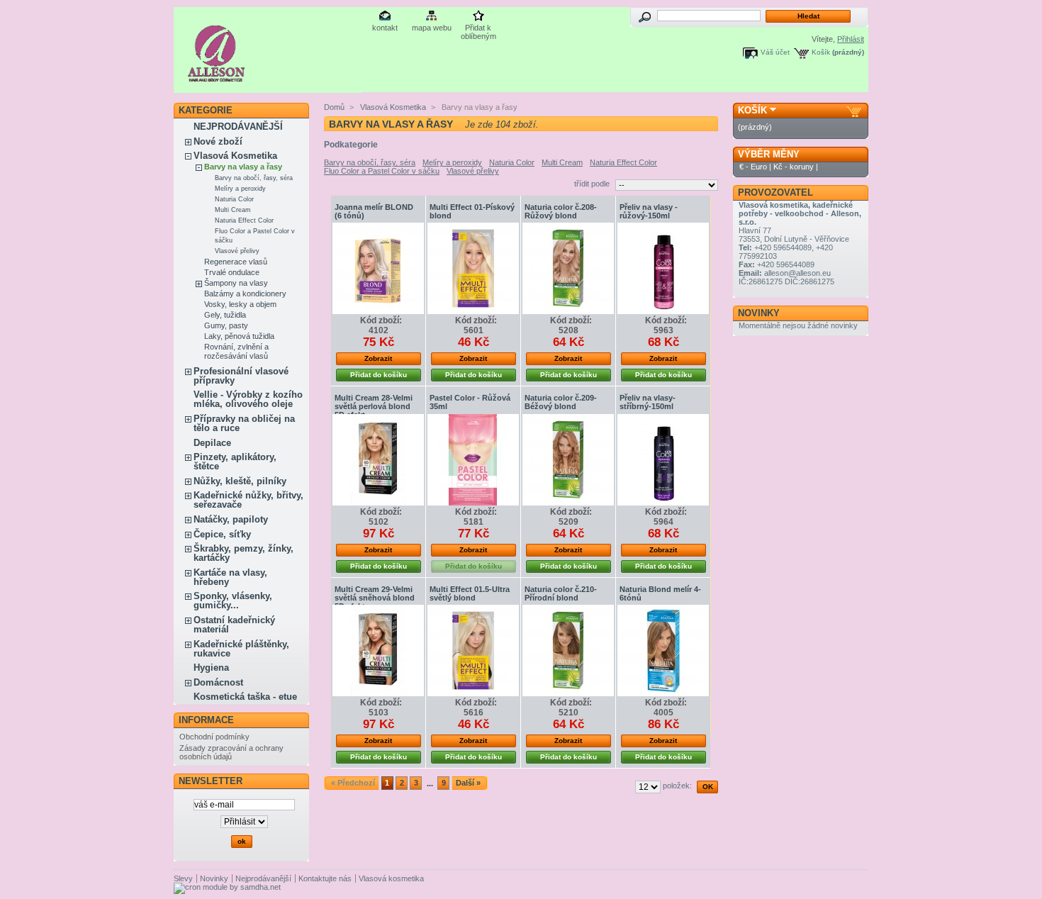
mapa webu (432, 27)
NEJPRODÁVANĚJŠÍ (238, 126)
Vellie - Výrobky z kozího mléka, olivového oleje (248, 399)
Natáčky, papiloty (231, 519)
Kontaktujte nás (325, 878)
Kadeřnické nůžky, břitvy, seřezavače (248, 500)
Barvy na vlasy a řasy (243, 166)
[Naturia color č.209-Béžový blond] (568, 460)
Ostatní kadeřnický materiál (234, 625)
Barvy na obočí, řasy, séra (254, 178)
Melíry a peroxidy (240, 188)
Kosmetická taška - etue (245, 696)
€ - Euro (753, 166)
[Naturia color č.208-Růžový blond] (568, 268)
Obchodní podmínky (214, 736)
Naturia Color (234, 199)
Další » (468, 782)
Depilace (212, 442)
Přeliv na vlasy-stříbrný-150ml (648, 402)
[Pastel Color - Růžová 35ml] (473, 460)
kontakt (385, 27)
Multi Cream (233, 209)
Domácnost (218, 682)
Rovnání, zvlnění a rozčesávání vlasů (236, 351)
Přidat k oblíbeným (478, 28)
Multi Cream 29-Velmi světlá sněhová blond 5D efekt (375, 597)
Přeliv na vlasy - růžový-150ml (649, 211)
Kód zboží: (381, 320)
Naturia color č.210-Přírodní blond (561, 593)
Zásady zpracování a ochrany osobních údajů (231, 752)
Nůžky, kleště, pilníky (240, 481)
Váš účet (775, 52)
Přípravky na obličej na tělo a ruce (244, 423)
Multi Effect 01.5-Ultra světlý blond (470, 593)
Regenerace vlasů (235, 261)
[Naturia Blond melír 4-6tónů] (663, 650)
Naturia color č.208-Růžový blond (561, 211)
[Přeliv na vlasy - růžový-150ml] (663, 268)
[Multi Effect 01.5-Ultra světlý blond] (473, 650)
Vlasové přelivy (237, 251)
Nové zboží (218, 141)
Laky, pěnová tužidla (239, 336)
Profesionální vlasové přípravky (241, 376)
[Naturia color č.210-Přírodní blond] (568, 650)
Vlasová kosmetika (391, 878)
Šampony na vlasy (236, 283)
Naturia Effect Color (244, 220)
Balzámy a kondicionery (245, 293)
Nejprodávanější (263, 878)
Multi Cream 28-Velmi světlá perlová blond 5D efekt (374, 406)
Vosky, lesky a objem (240, 304)
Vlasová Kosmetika (235, 155)
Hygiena (211, 667)
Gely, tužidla (225, 315)
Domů (334, 107)
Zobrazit (378, 358)
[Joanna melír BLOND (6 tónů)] (378, 268)
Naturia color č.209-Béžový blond (561, 402)
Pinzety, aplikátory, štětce (235, 461)
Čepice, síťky (222, 534)
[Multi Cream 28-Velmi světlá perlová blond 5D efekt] (378, 460)
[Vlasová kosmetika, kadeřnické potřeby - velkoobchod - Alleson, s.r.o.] (216, 76)
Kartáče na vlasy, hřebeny (230, 577)
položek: (677, 785)
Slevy (183, 878)
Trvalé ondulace (231, 272)
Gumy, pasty (226, 325)
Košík (821, 52)
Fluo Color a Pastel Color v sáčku (381, 171)
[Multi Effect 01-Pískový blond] (473, 268)
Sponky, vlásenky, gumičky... (233, 600)
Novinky (759, 313)
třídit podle (592, 183)
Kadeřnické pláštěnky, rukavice (241, 649)
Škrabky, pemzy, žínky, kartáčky (243, 553)
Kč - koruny (793, 166)
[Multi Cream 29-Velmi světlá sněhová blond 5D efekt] (378, 650)
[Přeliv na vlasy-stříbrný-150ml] (663, 460)
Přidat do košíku (378, 375)
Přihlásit (850, 39)
